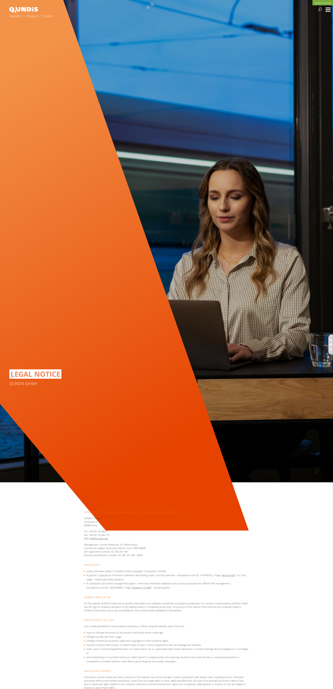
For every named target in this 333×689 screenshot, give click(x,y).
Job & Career (228, 575)
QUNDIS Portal (323, 3)
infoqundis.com (99, 538)
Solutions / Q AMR (141, 587)
